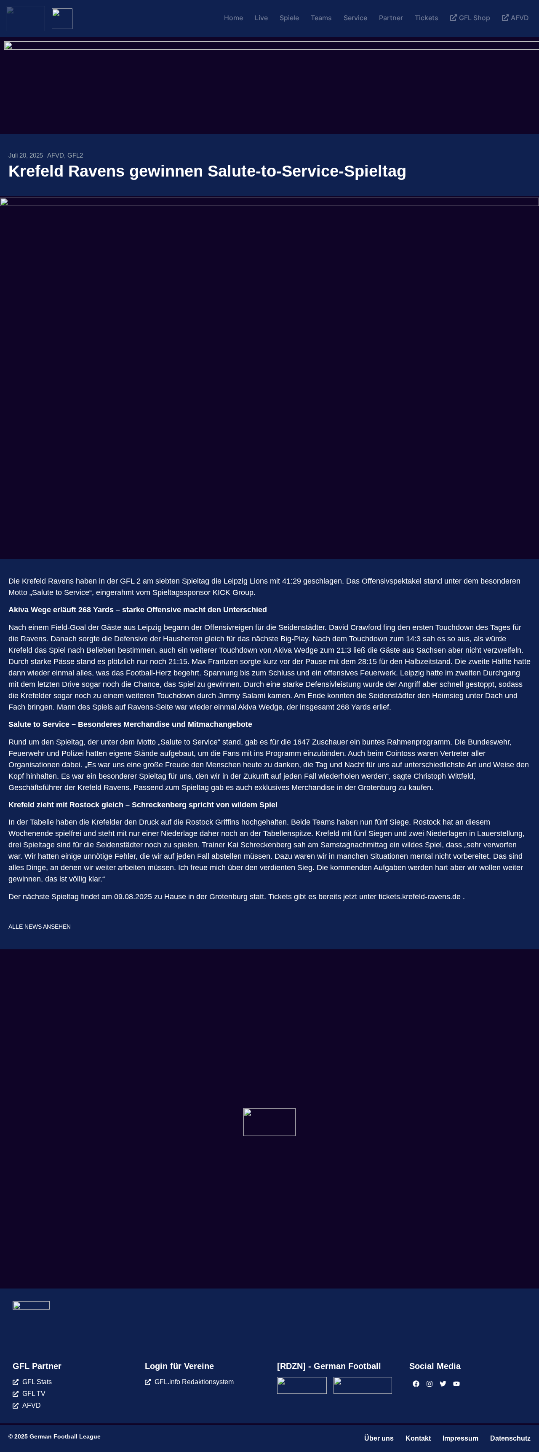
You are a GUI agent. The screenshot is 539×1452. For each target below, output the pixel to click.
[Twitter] (443, 1383)
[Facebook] (416, 1383)
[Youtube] (456, 1383)
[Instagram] (429, 1383)
